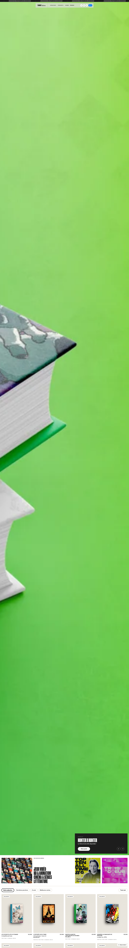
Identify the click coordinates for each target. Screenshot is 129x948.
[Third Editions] (42, 5)
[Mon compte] (87, 5)
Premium (72, 5)
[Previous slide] (118, 849)
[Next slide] (123, 849)
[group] (64, 428)
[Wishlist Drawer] (84, 5)
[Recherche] (81, 5)
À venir (67, 5)
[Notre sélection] (7, 890)
